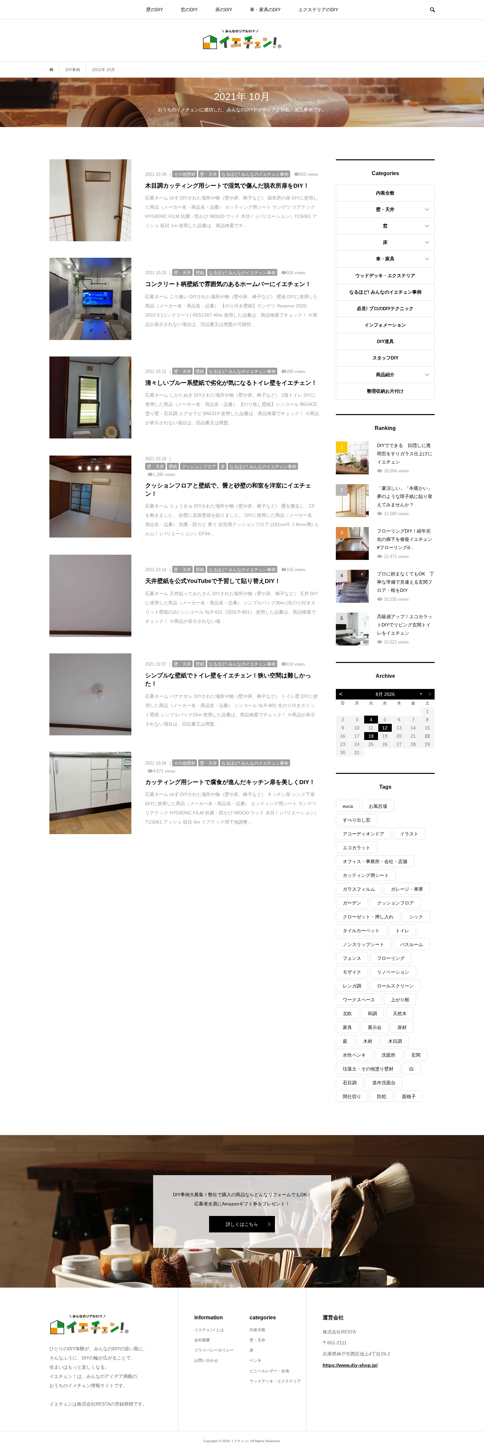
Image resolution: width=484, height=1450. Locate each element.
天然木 (400, 1013)
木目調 (395, 1041)
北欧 (347, 1013)
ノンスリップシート (363, 944)
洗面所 (388, 1055)
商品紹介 (385, 374)
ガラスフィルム (359, 889)
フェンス (352, 958)
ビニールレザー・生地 (269, 1371)
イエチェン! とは (209, 1330)
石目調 (350, 1082)
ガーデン (352, 903)
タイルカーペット (361, 930)
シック (416, 916)
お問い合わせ (206, 1360)
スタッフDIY (385, 357)
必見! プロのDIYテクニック (385, 308)
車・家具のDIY (265, 9)
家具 (347, 1027)
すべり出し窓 (356, 820)
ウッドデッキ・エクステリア (385, 275)
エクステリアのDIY (318, 9)
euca (348, 806)
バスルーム (411, 944)
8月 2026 (385, 694)
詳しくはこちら (242, 1224)
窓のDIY (189, 9)
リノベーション (393, 972)
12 (385, 727)
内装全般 (385, 193)
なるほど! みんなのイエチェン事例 (385, 292)
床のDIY (223, 9)
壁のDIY (154, 9)
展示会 (375, 1027)
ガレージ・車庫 (407, 889)
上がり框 (400, 999)
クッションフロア (395, 903)
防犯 (381, 1096)
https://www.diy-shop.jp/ (350, 1365)
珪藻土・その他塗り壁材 (368, 1068)
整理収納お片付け (385, 391)
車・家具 (385, 258)
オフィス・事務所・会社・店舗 (375, 861)
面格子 (409, 1096)
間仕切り (352, 1096)
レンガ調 (352, 986)
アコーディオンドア (363, 833)
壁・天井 (385, 209)
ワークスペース (359, 999)
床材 (402, 1027)
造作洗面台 (383, 1082)
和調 (372, 1013)
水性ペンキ (354, 1055)
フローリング (391, 958)
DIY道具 (385, 341)
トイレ (402, 930)
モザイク (352, 972)
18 (371, 736)
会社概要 (202, 1340)
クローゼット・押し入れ (368, 916)
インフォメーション (385, 325)
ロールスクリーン (395, 986)
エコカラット (356, 847)
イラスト (409, 833)
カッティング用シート (366, 875)
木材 (367, 1041)
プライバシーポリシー (214, 1350)
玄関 (415, 1055)
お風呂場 (378, 806)
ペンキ (255, 1360)
